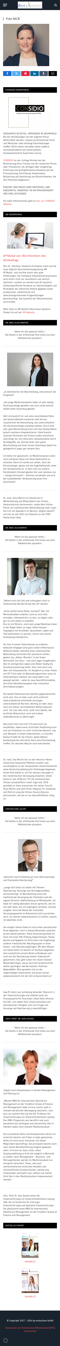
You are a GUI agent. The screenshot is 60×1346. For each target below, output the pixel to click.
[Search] (55, 5)
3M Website (28, 312)
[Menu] (5, 5)
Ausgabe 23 (30, 1296)
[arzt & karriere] (30, 5)
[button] (5, 1340)
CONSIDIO (8, 160)
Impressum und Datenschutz (20, 1328)
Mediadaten (42, 1328)
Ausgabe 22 (30, 1261)
